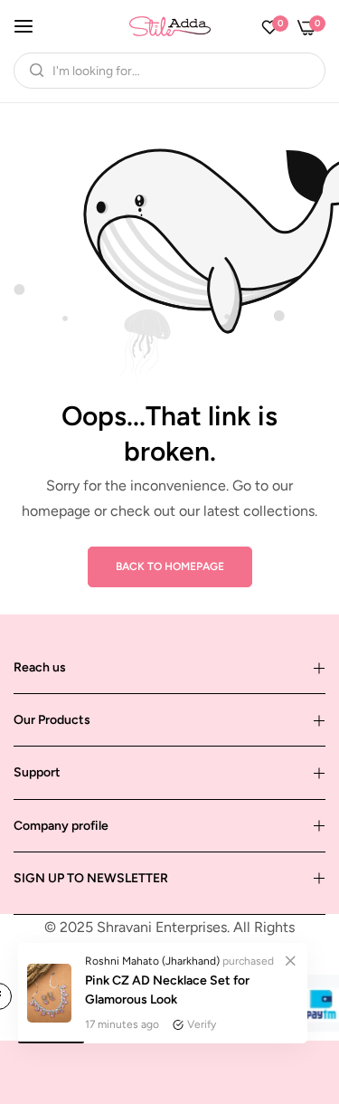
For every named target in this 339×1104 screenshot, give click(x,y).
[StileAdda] (170, 25)
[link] (290, 960)
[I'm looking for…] (32, 70)
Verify (201, 1024)
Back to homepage (170, 566)
